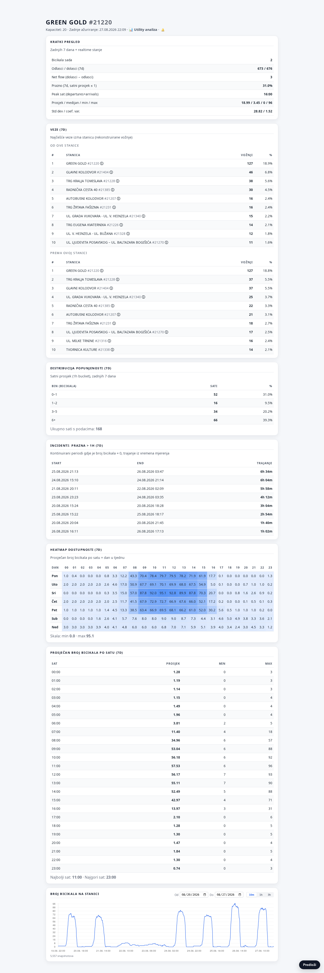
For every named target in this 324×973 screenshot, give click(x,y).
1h (261, 894)
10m (251, 894)
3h (269, 894)
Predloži (309, 965)
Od (176, 895)
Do (211, 895)
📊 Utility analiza (143, 29)
